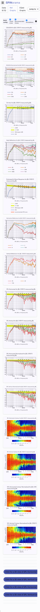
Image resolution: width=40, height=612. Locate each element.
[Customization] (36, 21)
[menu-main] (2, 2)
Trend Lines (11, 22)
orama (13, 2)
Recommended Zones (19, 22)
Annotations (29, 22)
